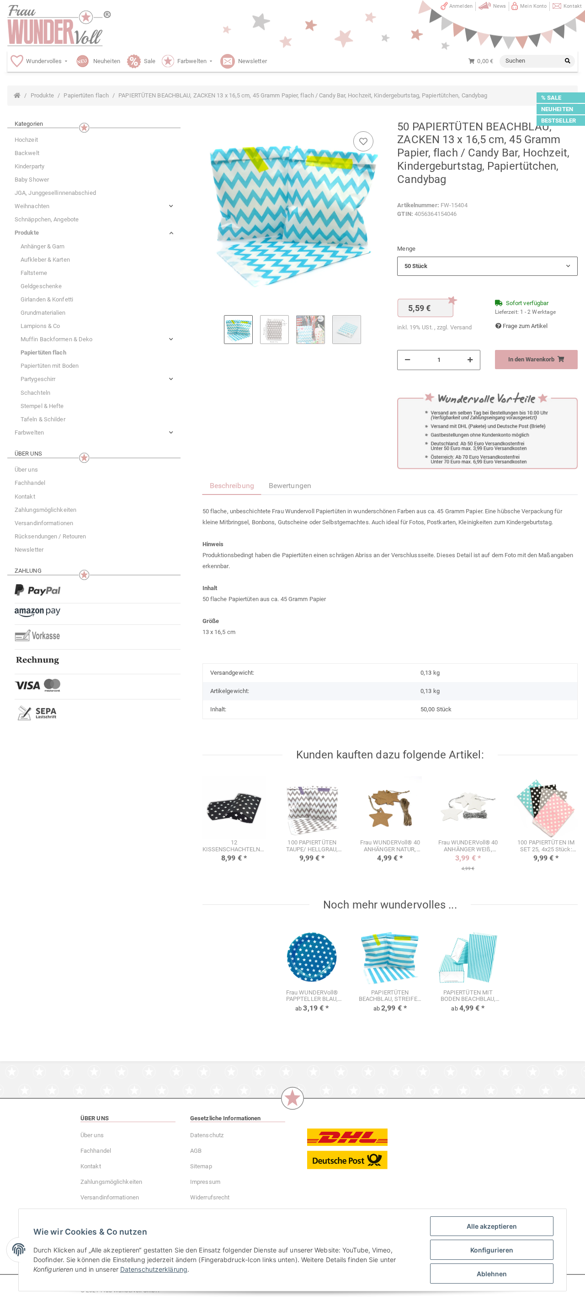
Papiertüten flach (43, 352)
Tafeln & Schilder (43, 419)
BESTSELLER (558, 120)
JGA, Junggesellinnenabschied (55, 192)
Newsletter (29, 549)
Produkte (27, 232)
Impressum (205, 1181)
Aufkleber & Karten (45, 259)
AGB (196, 1150)
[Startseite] (17, 95)
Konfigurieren (491, 1250)
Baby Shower (32, 179)
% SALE (551, 97)
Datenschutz (206, 1135)
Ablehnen (492, 1274)
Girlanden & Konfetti (47, 299)
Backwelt (27, 153)
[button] (487, 266)
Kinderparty (29, 166)
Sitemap (201, 1166)
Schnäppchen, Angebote (47, 219)
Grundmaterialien (43, 312)
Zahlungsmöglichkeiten (45, 509)
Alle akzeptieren (492, 1226)
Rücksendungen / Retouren (50, 536)
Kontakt (573, 6)
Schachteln (35, 392)
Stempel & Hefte (42, 406)
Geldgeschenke (41, 286)
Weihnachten (32, 206)
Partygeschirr (38, 379)
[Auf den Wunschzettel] (363, 141)
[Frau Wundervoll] (59, 25)
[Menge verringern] (407, 360)
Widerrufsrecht (209, 1197)
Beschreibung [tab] (232, 485)
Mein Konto (533, 6)
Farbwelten (29, 432)
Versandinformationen (44, 523)
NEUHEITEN (557, 109)
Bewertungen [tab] (290, 485)
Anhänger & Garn (43, 246)
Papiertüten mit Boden (50, 365)
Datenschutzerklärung (153, 1269)
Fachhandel (30, 482)
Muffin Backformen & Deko (56, 339)
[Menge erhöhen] (470, 360)
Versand (461, 327)
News (499, 6)
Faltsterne (34, 272)
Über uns (26, 469)
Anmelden (461, 6)
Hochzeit (26, 139)
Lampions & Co (40, 325)
